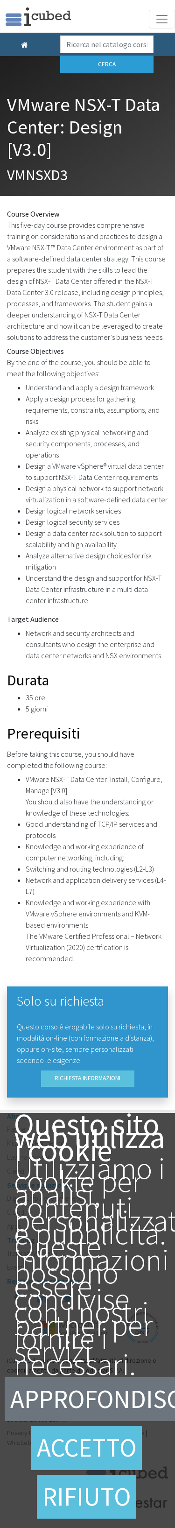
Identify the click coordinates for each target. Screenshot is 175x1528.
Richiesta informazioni (87, 1078)
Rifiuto (86, 1496)
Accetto (86, 1447)
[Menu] (162, 19)
